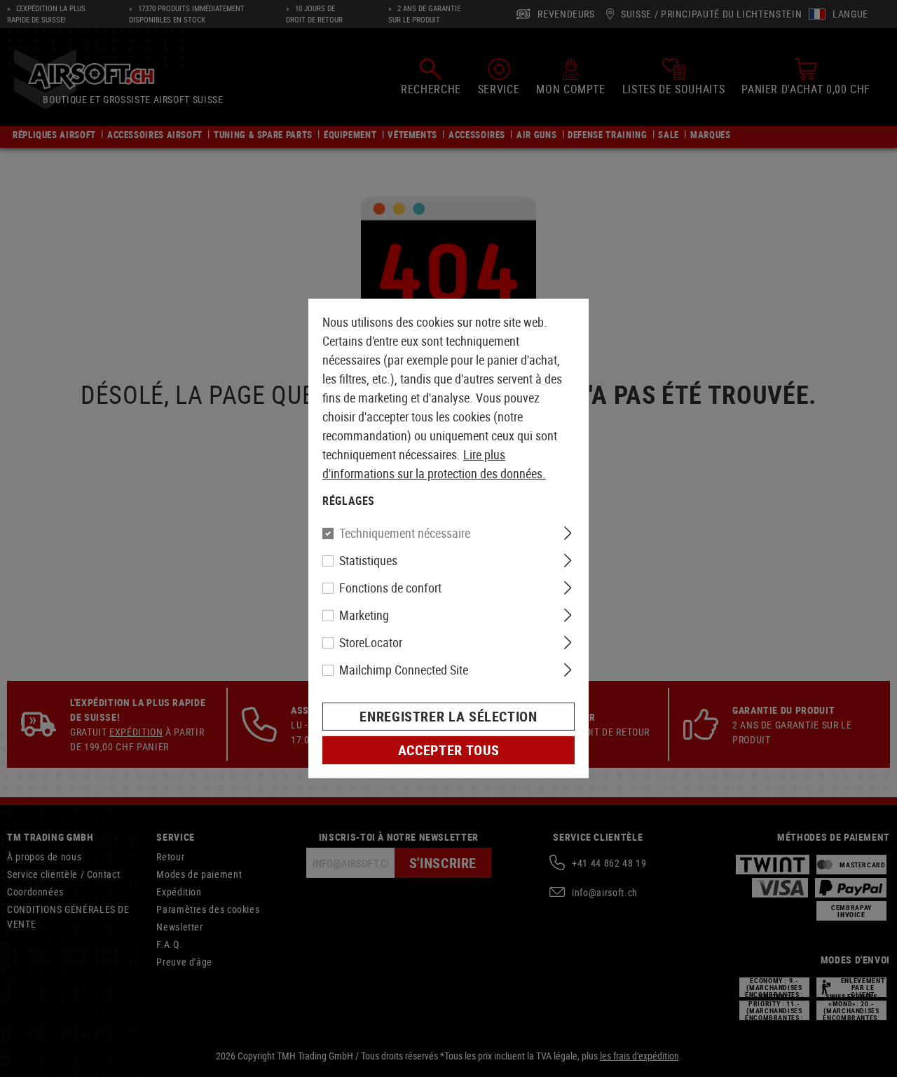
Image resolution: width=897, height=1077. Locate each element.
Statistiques (368, 560)
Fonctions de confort (390, 587)
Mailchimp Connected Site (403, 669)
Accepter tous (448, 749)
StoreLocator (370, 642)
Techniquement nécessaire (404, 532)
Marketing (364, 615)
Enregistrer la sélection (448, 716)
